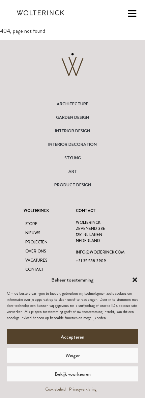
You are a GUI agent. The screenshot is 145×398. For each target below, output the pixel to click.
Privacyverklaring (82, 389)
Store (31, 224)
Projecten (36, 242)
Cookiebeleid (55, 389)
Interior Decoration (72, 144)
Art (72, 171)
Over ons (35, 251)
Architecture (72, 104)
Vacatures (36, 260)
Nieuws (32, 233)
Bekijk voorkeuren (73, 374)
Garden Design (72, 117)
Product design (72, 185)
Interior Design (72, 131)
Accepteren (72, 337)
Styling (72, 158)
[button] (135, 279)
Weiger (72, 355)
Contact (34, 269)
